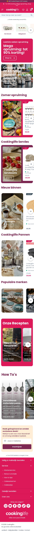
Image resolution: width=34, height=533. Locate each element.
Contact (27, 530)
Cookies (21, 530)
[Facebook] (15, 506)
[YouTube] (10, 506)
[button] (30, 30)
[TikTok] (24, 506)
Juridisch (4, 530)
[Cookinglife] (12, 10)
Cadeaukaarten (10, 481)
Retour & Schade (10, 474)
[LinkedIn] (19, 506)
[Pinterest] (28, 506)
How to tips (8, 477)
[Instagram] (6, 506)
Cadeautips (8, 485)
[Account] (27, 10)
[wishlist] (23, 10)
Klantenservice (9, 470)
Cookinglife (10, 524)
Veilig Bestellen (13, 530)
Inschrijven (17, 447)
